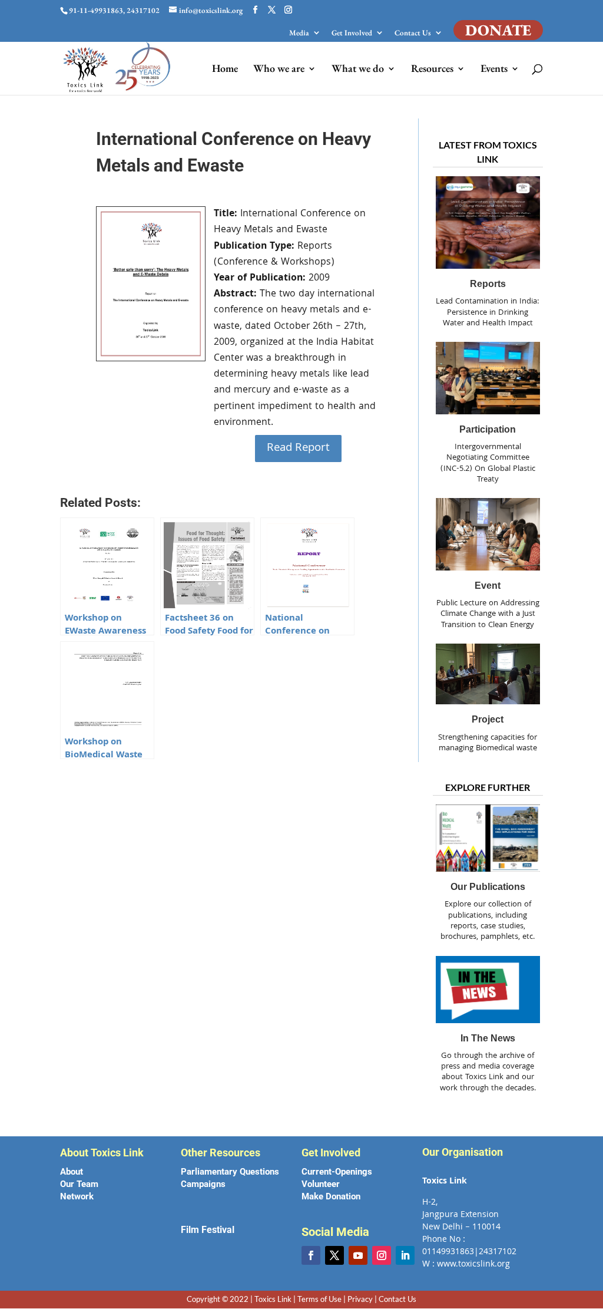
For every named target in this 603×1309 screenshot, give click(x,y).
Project (487, 719)
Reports (488, 284)
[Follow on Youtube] (358, 1255)
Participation (487, 429)
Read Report (298, 448)
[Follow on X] (334, 1255)
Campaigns (203, 1184)
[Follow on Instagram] (381, 1255)
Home (225, 69)
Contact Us (413, 33)
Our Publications (487, 887)
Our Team (79, 1184)
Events (494, 69)
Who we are (278, 69)
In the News (487, 1038)
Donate (498, 30)
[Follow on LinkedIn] (405, 1255)
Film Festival (207, 1229)
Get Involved (352, 33)
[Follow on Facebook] (311, 1255)
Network (77, 1196)
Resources (432, 69)
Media (299, 33)
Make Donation (331, 1196)
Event (488, 586)
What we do (358, 69)
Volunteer (321, 1184)
